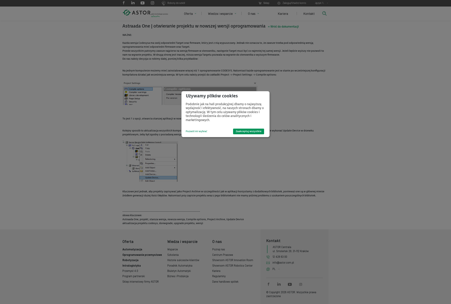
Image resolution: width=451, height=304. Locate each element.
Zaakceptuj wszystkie (248, 131)
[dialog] (225, 114)
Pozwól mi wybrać (196, 131)
